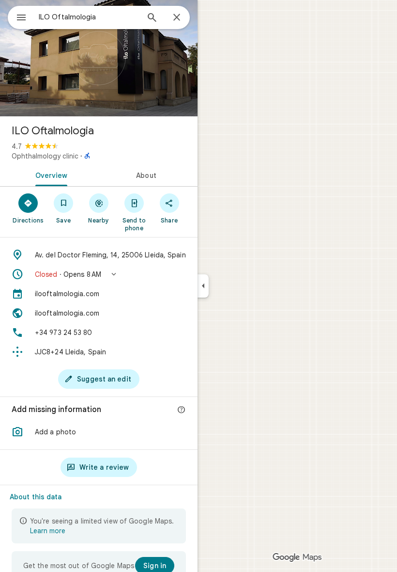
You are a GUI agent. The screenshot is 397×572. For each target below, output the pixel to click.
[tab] (49, 174)
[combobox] (88, 17)
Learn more (47, 530)
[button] (99, 274)
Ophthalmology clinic (45, 156)
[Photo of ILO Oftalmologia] (99, 58)
